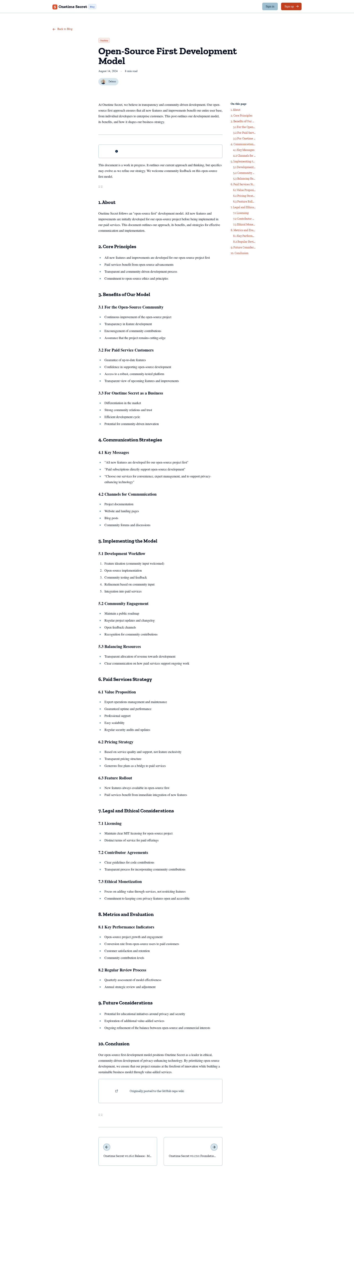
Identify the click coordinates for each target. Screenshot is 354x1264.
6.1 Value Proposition (117, 692)
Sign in (270, 6)
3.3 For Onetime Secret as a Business (130, 393)
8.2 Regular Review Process (122, 970)
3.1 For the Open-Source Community (130, 307)
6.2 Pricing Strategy (115, 742)
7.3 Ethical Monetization (120, 881)
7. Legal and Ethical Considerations (136, 811)
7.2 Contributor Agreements (123, 852)
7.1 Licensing (109, 823)
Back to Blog (65, 29)
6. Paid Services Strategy (125, 679)
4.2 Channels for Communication (127, 494)
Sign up (289, 6)
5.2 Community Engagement (123, 603)
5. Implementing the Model (127, 541)
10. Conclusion (113, 1044)
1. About (107, 202)
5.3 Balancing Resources (119, 646)
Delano (112, 81)
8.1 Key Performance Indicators (126, 927)
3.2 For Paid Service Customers (126, 350)
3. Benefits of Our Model (124, 294)
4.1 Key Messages (113, 452)
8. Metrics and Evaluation (126, 914)
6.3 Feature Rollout (115, 778)
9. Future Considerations (125, 1003)
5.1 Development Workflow (121, 553)
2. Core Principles (117, 246)
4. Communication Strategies (130, 440)
